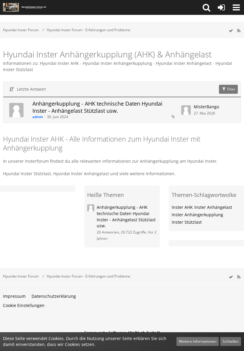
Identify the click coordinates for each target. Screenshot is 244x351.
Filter (230, 89)
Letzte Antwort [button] (31, 89)
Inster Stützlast (187, 222)
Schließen (231, 341)
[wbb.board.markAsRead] (231, 30)
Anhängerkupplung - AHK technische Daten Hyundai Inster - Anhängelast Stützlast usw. (97, 107)
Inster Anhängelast (213, 207)
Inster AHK (182, 207)
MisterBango (206, 106)
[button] (206, 7)
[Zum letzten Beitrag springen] (186, 110)
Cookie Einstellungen (24, 305)
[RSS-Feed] (238, 30)
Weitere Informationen (197, 341)
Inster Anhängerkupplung (197, 214)
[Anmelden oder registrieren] (221, 7)
